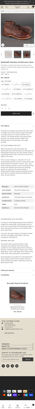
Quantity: (4, 105)
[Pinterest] (12, 366)
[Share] (33, 114)
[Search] (7, 7)
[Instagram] (7, 366)
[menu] (2, 7)
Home (2, 11)
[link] (10, 406)
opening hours (9, 333)
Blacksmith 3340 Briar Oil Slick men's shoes (17, 308)
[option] (17, 30)
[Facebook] (3, 366)
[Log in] (28, 7)
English (28, 407)
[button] (29, 45)
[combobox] (29, 407)
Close (33, 2)
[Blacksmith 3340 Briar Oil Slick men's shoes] (17, 295)
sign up (27, 359)
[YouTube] (16, 366)
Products (8, 11)
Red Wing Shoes (12, 72)
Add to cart (16, 113)
